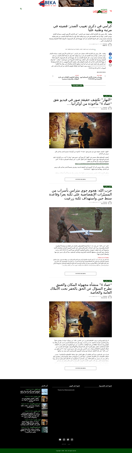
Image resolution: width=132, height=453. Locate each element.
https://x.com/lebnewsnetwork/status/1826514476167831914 (92, 163)
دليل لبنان (64, 444)
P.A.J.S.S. (103, 109)
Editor (104, 45)
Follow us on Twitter (103, 257)
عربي (69, 444)
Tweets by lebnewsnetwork (66, 390)
